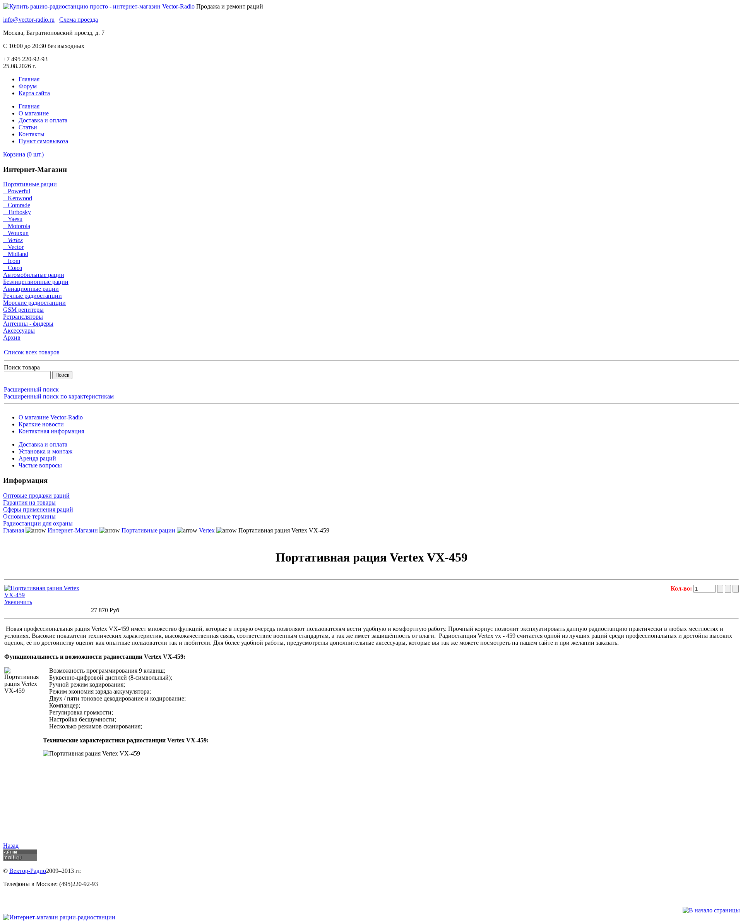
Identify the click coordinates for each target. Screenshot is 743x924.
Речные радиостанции (32, 295)
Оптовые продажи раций (36, 495)
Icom (11, 261)
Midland (15, 254)
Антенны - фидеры (28, 323)
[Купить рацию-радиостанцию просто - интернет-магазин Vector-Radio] (99, 6)
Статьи (28, 127)
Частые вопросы (40, 465)
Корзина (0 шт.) (23, 154)
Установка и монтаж (45, 451)
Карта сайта (34, 93)
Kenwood (17, 198)
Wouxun (16, 233)
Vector (13, 247)
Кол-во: (682, 588)
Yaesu (12, 219)
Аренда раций (37, 458)
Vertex (13, 240)
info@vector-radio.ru (29, 19)
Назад (11, 845)
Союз (12, 267)
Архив (12, 337)
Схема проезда (78, 19)
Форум (28, 86)
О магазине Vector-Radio (51, 417)
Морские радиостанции (34, 302)
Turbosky (17, 212)
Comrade (16, 205)
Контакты (32, 134)
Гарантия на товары (29, 502)
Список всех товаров (32, 352)
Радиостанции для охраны (38, 523)
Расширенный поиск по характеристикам (59, 396)
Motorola (16, 226)
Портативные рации (30, 184)
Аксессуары (19, 330)
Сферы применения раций (38, 509)
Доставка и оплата (43, 120)
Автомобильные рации (33, 274)
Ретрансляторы (23, 316)
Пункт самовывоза (43, 141)
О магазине (34, 113)
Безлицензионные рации (35, 281)
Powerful (16, 191)
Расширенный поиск (31, 389)
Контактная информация (51, 431)
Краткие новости (41, 424)
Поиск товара (22, 367)
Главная (29, 79)
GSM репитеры (23, 309)
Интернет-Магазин (73, 530)
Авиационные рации (31, 288)
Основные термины (29, 516)
